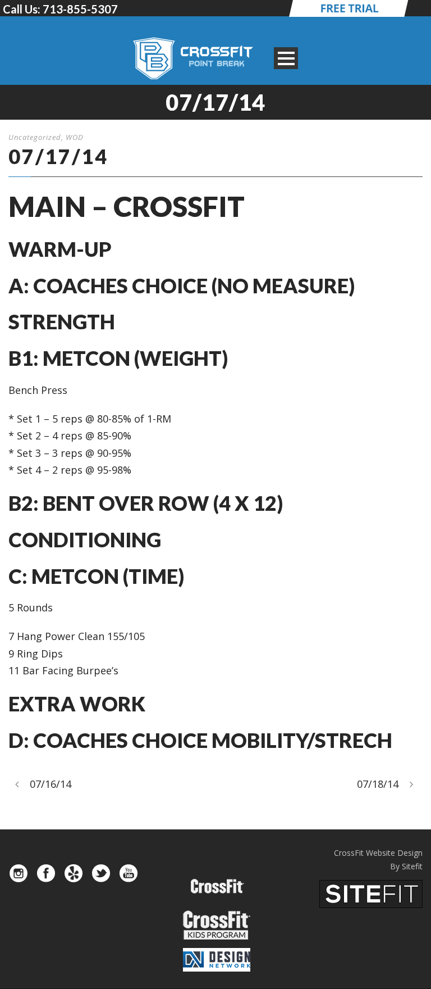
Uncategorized (34, 137)
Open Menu (286, 58)
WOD (75, 137)
